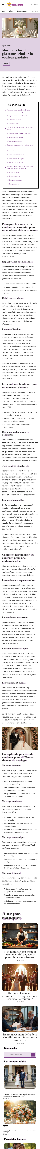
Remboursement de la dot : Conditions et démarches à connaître (20, 1037)
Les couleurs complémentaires (18, 151)
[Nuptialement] (15, 4)
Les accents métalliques (16, 159)
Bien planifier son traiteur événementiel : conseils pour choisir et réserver (20, 954)
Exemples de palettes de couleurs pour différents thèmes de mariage (20, 167)
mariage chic (11, 77)
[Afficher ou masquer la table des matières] (31, 105)
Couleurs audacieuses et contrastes (20, 133)
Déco (6, 64)
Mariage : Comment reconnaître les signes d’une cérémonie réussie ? (20, 996)
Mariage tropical (14, 184)
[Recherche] (30, 4)
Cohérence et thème (15, 120)
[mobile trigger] (4, 4)
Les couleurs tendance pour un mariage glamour (20, 128)
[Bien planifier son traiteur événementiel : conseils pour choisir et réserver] (20, 936)
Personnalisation (14, 123)
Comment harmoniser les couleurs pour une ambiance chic (20, 146)
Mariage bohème (14, 172)
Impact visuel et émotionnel (18, 116)
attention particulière (15, 80)
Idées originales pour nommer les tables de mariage (19, 1131)
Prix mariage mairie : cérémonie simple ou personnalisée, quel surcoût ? (19, 1095)
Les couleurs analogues (16, 155)
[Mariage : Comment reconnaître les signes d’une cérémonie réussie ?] (20, 977)
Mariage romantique (15, 180)
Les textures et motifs (16, 162)
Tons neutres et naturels (16, 137)
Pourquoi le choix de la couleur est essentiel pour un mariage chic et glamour (21, 111)
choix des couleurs (26, 83)
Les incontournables (15, 141)
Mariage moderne (14, 176)
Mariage (6, 1091)
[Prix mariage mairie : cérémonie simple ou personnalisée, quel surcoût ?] (20, 1077)
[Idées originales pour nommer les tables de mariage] (20, 1112)
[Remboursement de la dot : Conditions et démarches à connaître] (20, 1019)
